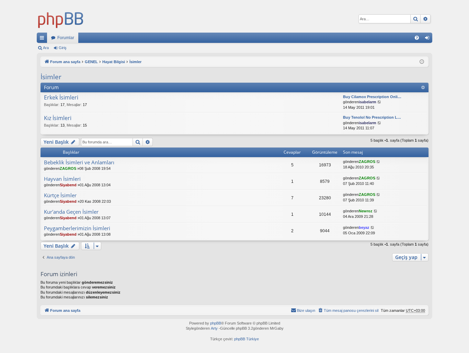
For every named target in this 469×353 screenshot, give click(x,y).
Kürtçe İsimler (60, 195)
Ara (46, 48)
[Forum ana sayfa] (61, 19)
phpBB (215, 323)
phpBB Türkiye (246, 339)
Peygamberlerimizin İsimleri (77, 228)
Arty (214, 328)
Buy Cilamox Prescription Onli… (372, 97)
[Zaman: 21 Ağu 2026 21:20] (422, 62)
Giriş (63, 48)
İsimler (51, 76)
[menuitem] (417, 38)
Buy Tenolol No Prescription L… (372, 117)
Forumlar (65, 37)
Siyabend (68, 185)
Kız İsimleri (57, 118)
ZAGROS (68, 168)
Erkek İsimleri (61, 97)
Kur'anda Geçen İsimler (71, 212)
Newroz (366, 211)
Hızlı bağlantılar (43, 39)
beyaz (364, 227)
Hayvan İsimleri (62, 179)
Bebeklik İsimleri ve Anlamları (79, 162)
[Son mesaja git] (378, 161)
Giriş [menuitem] (429, 39)
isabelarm (367, 102)
